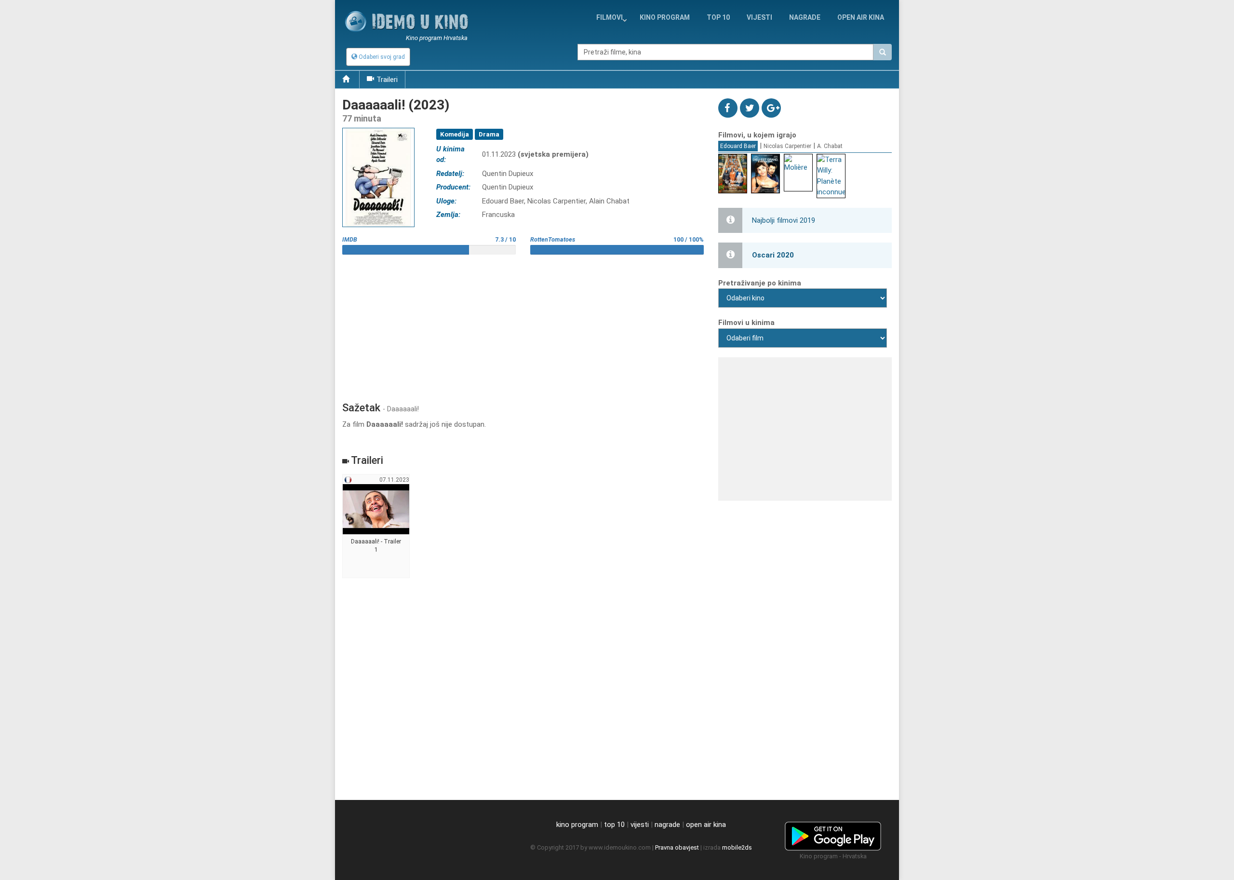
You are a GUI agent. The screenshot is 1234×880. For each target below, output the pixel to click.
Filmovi (609, 17)
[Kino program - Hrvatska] (833, 834)
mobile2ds (737, 847)
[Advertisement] (523, 324)
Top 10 (718, 17)
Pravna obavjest (677, 847)
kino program (665, 17)
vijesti (759, 17)
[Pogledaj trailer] (378, 127)
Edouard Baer (738, 146)
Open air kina (860, 17)
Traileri (387, 79)
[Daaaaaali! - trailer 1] (376, 526)
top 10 (614, 824)
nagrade (804, 17)
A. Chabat (830, 146)
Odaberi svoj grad (381, 57)
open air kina (706, 824)
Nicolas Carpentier (787, 146)
